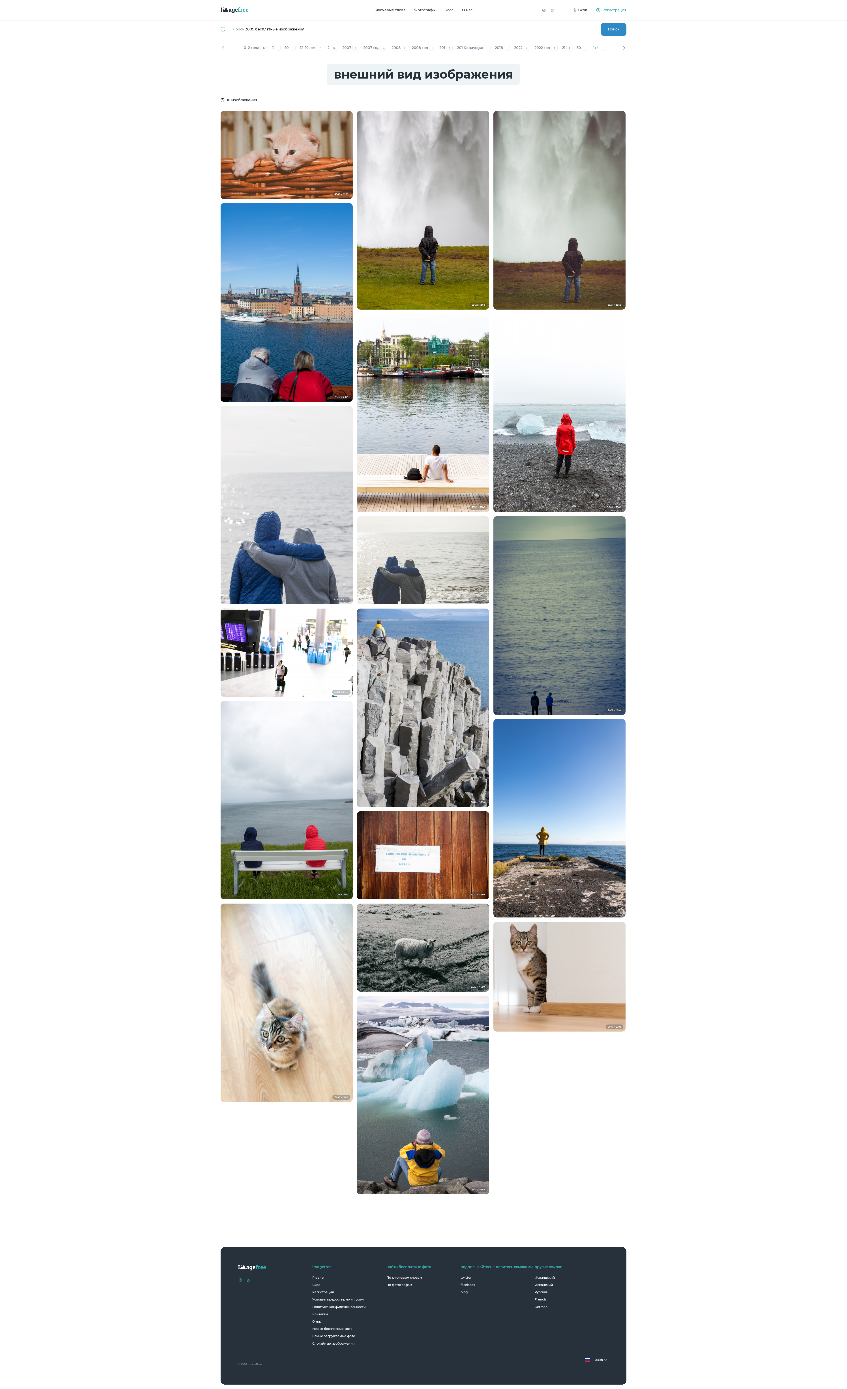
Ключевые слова (390, 10)
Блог (448, 10)
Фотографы (425, 10)
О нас (467, 10)
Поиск (614, 29)
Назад (223, 48)
